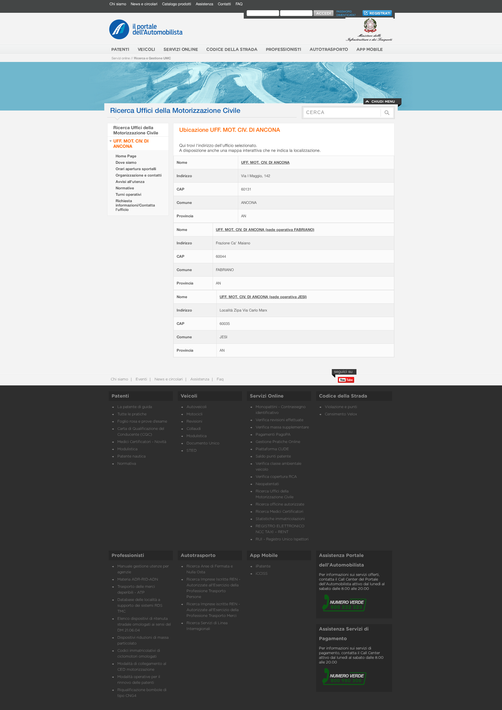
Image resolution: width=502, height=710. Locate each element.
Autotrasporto (198, 555)
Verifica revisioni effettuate (279, 420)
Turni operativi (128, 194)
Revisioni (194, 421)
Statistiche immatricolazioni (280, 519)
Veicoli (189, 396)
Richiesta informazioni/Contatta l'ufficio (135, 205)
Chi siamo (118, 4)
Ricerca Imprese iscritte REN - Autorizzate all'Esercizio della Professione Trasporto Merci (213, 610)
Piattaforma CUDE (272, 449)
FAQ (239, 4)
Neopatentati (267, 484)
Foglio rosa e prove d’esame (142, 421)
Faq (219, 379)
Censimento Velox (341, 414)
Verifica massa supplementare (282, 427)
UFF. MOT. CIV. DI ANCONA (130, 143)
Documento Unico (203, 443)
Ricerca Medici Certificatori (279, 512)
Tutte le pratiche (131, 414)
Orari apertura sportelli (136, 169)
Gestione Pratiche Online (278, 442)
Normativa (126, 464)
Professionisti (128, 555)
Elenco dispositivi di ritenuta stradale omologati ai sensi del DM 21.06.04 (144, 624)
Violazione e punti (341, 407)
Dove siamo (126, 162)
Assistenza (204, 4)
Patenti (120, 396)
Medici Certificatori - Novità (141, 442)
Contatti (224, 4)
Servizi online (121, 58)
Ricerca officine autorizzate (280, 504)
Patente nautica (131, 456)
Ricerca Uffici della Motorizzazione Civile (135, 130)
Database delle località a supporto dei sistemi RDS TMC (139, 605)
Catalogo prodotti (176, 4)
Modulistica (127, 449)
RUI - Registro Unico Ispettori (282, 539)
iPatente (263, 566)
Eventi (141, 379)
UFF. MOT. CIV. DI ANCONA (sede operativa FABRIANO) (265, 229)
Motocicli (194, 414)
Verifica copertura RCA (276, 477)
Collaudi (194, 429)
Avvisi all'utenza (130, 181)
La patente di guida (134, 407)
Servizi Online (267, 396)
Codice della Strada (343, 396)
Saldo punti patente (273, 456)
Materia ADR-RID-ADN (137, 579)
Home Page (126, 156)
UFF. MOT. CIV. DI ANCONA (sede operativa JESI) (263, 297)
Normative (125, 188)
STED (192, 451)
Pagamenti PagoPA (273, 435)
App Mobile (264, 555)
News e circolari (144, 4)
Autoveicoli (197, 407)
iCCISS (262, 574)
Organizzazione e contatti (139, 175)
